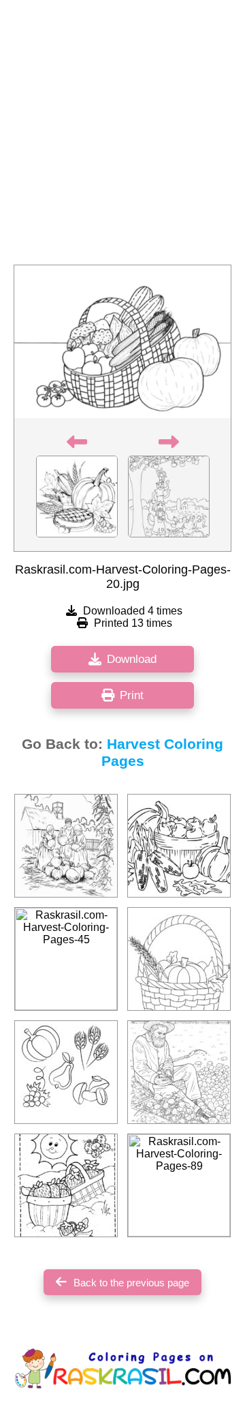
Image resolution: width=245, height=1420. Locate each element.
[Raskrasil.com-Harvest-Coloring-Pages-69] (66, 1185)
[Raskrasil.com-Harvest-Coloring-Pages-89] (179, 1185)
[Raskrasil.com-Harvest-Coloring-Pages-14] (66, 846)
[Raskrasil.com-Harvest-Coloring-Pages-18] (179, 846)
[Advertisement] (122, 136)
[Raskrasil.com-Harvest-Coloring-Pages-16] (66, 1072)
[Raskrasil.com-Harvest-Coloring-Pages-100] (179, 1072)
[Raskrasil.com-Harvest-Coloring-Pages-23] (179, 959)
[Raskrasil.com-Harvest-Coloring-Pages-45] (66, 959)
